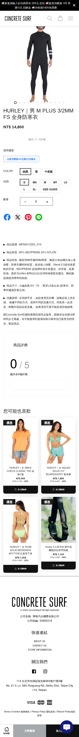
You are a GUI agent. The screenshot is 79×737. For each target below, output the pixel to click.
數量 (6, 199)
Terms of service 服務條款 (17, 711)
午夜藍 (49, 171)
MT (55, 182)
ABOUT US (39, 641)
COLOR (8, 171)
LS (65, 182)
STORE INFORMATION (39, 649)
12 (63, 102)
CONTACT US (39, 645)
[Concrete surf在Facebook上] (34, 673)
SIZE (6, 181)
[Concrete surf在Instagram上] (45, 673)
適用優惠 (8, 150)
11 (59, 102)
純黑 (25, 171)
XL (34, 189)
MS (35, 182)
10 (55, 102)
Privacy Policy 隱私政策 (43, 711)
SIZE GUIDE (50, 189)
